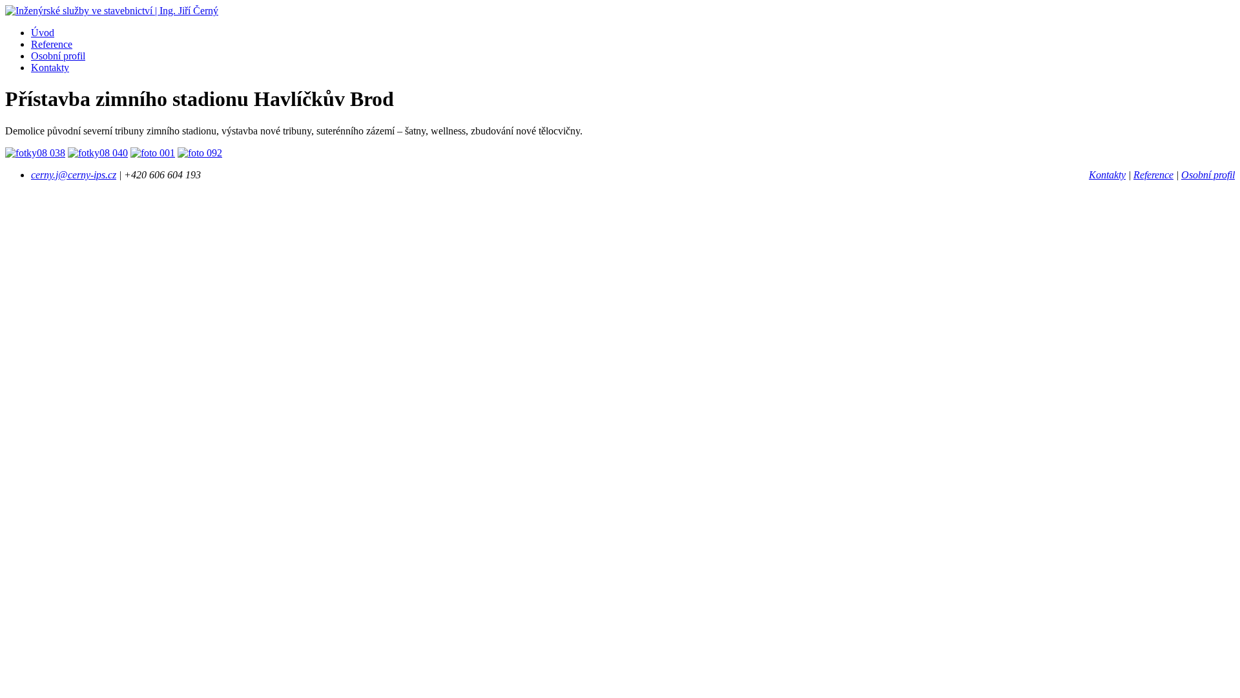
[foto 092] (200, 152)
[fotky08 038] (35, 152)
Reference (51, 44)
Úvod (42, 32)
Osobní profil (58, 55)
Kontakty (50, 67)
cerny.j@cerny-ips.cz (73, 174)
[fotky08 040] (98, 152)
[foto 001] (152, 152)
